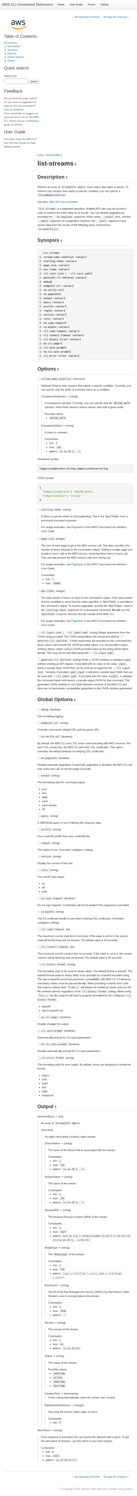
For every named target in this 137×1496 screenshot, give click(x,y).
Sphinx (128, 1488)
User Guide (76, 4)
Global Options (15, 56)
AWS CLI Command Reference (27, 4)
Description (13, 46)
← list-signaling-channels (86, 16)
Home (61, 4)
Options (11, 53)
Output (11, 60)
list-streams (10, 42)
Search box (10, 75)
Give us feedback (14, 109)
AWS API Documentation (63, 201)
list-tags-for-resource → (117, 16)
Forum (91, 4)
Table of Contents (20, 36)
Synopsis (12, 49)
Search (34, 81)
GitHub (105, 4)
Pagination (77, 527)
